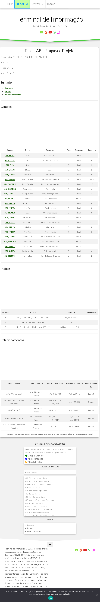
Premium (22, 4)
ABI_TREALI (10, 246)
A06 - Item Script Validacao (35, 497)
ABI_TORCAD (10, 241)
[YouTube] (50, 32)
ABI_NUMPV (10, 251)
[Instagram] (58, 32)
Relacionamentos (13, 94)
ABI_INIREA (10, 227)
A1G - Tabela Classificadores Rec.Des (39, 516)
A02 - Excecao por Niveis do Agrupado (39, 484)
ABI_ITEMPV (10, 256)
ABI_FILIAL (9, 155)
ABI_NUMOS (10, 213)
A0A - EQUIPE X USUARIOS (36, 506)
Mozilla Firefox (34, 462)
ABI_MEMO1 (10, 198)
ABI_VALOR (10, 179)
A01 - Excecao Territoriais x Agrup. (38, 481)
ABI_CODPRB (10, 189)
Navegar (36, 4)
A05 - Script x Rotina (32, 494)
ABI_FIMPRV (10, 208)
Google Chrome (35, 455)
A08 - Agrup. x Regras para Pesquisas (39, 500)
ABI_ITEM (10, 165)
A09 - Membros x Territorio (35, 503)
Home (10, 4)
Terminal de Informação (50, 19)
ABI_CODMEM (10, 194)
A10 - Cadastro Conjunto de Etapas (39, 509)
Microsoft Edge (35, 458)
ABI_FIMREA (10, 232)
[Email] (41, 32)
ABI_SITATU (10, 222)
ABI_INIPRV (10, 203)
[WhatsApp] (54, 32)
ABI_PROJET (10, 160)
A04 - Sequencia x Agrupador (36, 491)
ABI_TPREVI (10, 237)
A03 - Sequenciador (32, 487)
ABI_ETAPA (10, 170)
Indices (8, 91)
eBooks (51, 4)
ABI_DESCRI (10, 174)
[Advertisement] (49, 128)
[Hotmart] (45, 32)
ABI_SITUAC (10, 217)
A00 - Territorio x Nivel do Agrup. (37, 478)
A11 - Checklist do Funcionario (37, 512)
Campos (9, 88)
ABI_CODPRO (10, 184)
